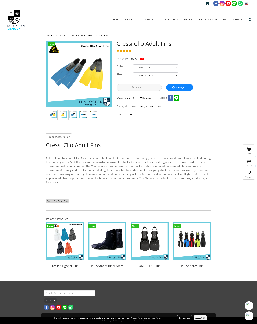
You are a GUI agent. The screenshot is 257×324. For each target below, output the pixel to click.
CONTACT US (237, 19)
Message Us (181, 87)
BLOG (224, 19)
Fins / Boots (138, 106)
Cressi (159, 106)
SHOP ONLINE (130, 19)
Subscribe (50, 300)
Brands (150, 106)
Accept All (200, 317)
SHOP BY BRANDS (151, 19)
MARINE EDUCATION (208, 19)
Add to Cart (140, 87)
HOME (116, 19)
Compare (146, 98)
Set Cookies (184, 317)
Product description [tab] (59, 137)
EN (250, 3)
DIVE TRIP (188, 19)
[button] (250, 20)
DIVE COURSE (171, 19)
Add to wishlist (126, 98)
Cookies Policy (154, 317)
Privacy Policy (137, 317)
